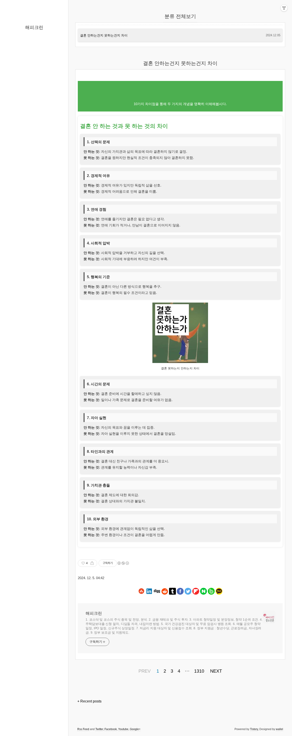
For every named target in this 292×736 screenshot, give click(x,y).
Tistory (254, 729)
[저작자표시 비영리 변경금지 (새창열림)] (123, 563)
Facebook (110, 729)
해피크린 (34, 27)
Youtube (123, 729)
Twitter (99, 729)
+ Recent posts (89, 701)
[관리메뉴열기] (284, 8)
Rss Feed (83, 729)
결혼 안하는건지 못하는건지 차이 (104, 35)
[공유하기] (92, 563)
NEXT (216, 671)
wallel (279, 729)
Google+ (135, 729)
